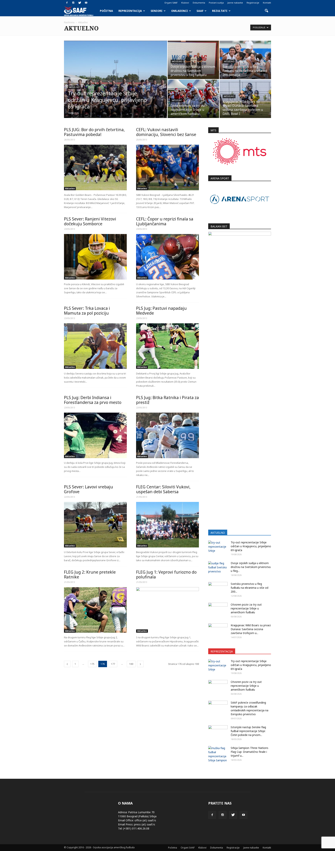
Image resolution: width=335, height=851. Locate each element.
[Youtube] (86, 2)
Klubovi (185, 2)
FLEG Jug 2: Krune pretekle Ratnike (90, 574)
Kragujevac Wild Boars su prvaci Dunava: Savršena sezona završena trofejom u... (251, 629)
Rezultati (219, 11)
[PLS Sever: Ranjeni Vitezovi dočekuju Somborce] (95, 257)
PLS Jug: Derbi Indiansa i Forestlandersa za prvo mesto (92, 400)
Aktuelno (74, 87)
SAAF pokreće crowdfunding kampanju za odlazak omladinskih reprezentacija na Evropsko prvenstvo (249, 708)
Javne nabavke (235, 2)
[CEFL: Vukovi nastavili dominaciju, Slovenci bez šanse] (167, 167)
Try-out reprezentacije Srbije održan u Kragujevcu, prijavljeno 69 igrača (251, 546)
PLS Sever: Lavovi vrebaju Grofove (88, 489)
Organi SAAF (171, 2)
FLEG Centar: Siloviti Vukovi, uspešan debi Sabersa (163, 489)
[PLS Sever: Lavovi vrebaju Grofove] (95, 524)
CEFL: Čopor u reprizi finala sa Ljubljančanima (164, 221)
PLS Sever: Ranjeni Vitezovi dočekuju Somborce (90, 221)
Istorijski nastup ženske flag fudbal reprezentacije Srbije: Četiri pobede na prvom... (248, 731)
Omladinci (179, 11)
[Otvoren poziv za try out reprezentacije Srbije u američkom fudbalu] (193, 99)
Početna (106, 11)
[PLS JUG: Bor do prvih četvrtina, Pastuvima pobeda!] (95, 167)
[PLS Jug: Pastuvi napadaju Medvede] (167, 346)
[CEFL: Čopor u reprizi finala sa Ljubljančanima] (167, 257)
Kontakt (267, 2)
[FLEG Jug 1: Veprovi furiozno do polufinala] (167, 610)
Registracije (253, 2)
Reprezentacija (130, 11)
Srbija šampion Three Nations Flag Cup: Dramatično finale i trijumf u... (249, 751)
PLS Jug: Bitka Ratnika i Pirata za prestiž (167, 400)
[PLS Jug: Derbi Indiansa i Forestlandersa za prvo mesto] (95, 435)
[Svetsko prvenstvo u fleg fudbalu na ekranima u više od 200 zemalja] (245, 60)
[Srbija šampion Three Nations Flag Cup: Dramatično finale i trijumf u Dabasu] (218, 754)
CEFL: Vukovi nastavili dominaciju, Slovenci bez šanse (166, 132)
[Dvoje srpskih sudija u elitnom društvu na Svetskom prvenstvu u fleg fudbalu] (193, 60)
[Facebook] (67, 2)
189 (131, 664)
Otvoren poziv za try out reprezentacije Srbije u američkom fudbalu (246, 608)
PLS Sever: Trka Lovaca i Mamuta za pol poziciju (87, 310)
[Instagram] (73, 2)
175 (92, 664)
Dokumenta (199, 2)
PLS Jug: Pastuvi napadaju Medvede (161, 310)
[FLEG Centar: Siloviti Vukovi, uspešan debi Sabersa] (167, 524)
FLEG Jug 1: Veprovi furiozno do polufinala (166, 574)
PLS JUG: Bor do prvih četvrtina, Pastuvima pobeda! (94, 132)
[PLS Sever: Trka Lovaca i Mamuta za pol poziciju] (95, 346)
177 (113, 664)
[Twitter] (80, 2)
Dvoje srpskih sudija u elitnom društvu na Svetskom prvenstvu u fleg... (251, 567)
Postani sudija (216, 2)
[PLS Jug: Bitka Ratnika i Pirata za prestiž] (167, 435)
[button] (266, 10)
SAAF (200, 11)
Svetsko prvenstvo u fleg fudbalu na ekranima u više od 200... (249, 587)
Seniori (156, 11)
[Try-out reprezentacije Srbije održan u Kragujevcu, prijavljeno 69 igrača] (115, 85)
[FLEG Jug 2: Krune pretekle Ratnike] (95, 610)
